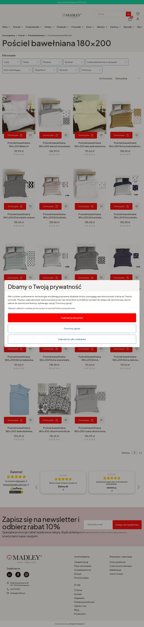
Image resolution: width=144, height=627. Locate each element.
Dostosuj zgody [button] (72, 328)
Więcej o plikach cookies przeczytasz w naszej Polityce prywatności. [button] (42, 308)
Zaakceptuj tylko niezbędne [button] (72, 339)
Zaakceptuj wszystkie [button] (72, 317)
